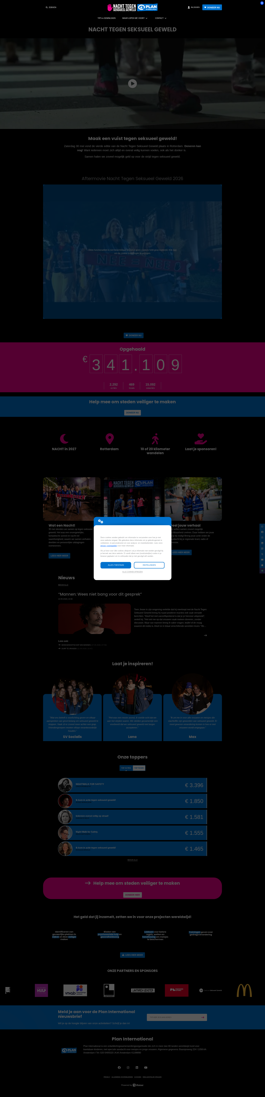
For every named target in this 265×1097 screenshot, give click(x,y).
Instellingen (149, 565)
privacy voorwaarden (108, 546)
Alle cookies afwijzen (132, 572)
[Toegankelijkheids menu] (262, 3)
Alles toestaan (116, 565)
